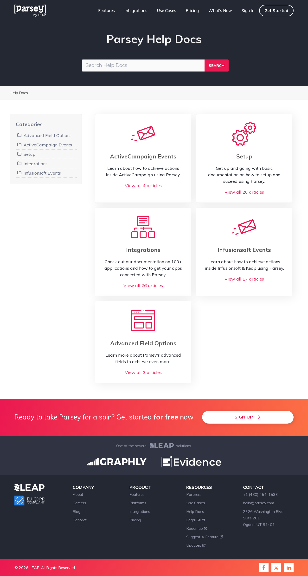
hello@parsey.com (258, 502)
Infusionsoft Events (42, 173)
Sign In (248, 10)
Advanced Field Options (47, 135)
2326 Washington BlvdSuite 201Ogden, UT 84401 (263, 518)
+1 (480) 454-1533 (260, 494)
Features (106, 10)
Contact (80, 519)
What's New (220, 10)
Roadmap (194, 528)
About (78, 494)
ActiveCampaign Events (48, 145)
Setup (29, 154)
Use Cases (166, 10)
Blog (76, 511)
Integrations (135, 10)
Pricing (192, 10)
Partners (193, 494)
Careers (79, 502)
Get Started (276, 10)
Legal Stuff (195, 519)
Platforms (137, 502)
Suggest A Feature (202, 536)
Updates (193, 545)
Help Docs (19, 92)
